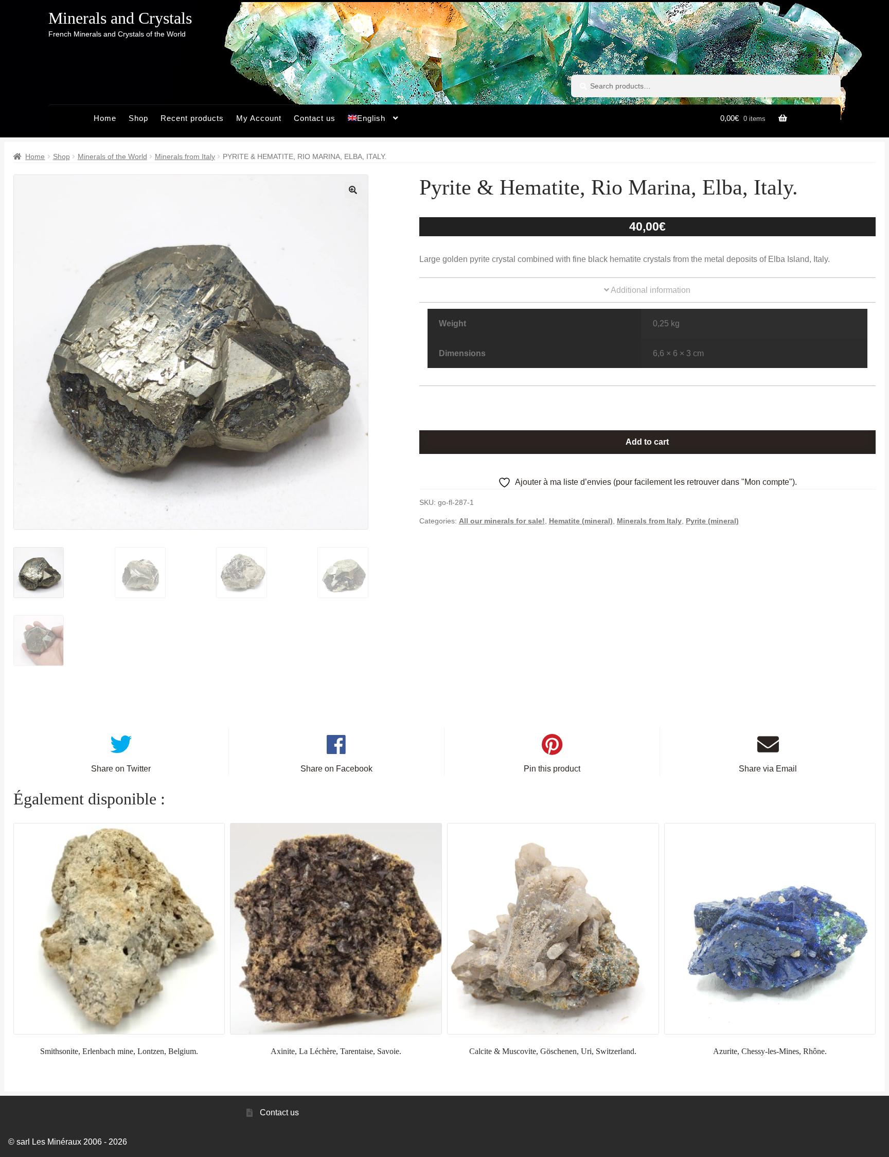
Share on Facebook (336, 768)
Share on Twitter (121, 768)
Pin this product (552, 768)
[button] (353, 190)
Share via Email (768, 768)
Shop (138, 118)
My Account (258, 118)
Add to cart (647, 441)
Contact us (314, 118)
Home (105, 118)
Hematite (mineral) (581, 521)
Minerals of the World (112, 156)
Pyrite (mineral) (712, 521)
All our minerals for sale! (502, 521)
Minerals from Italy (185, 156)
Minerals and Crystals (120, 18)
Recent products (192, 118)
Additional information (649, 290)
